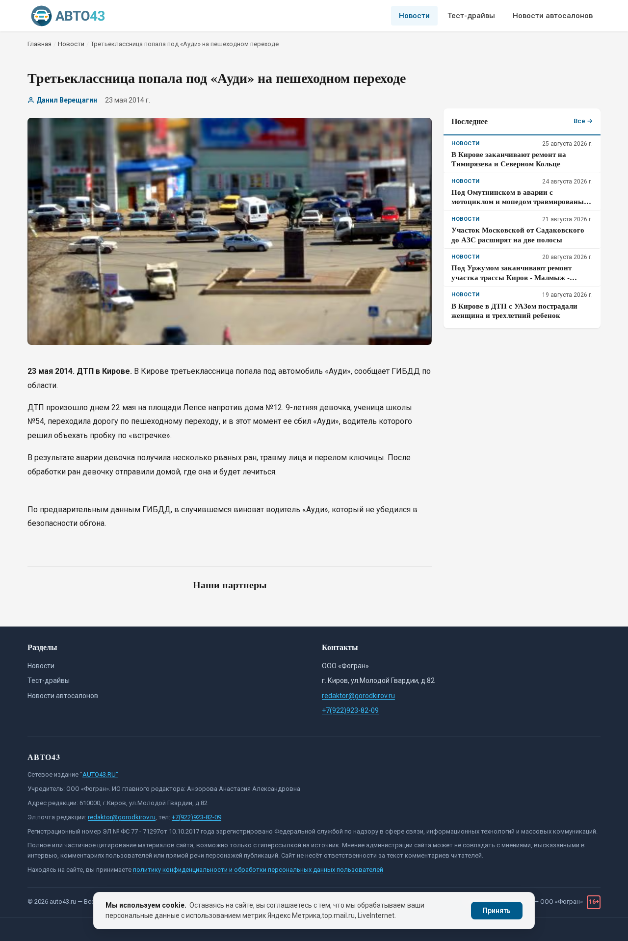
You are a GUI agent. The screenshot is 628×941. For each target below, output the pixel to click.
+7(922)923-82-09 (350, 710)
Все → (583, 121)
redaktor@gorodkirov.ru (358, 696)
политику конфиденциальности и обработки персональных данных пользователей (258, 869)
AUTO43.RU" (100, 774)
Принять (497, 911)
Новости (414, 15)
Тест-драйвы (471, 15)
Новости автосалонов (553, 15)
